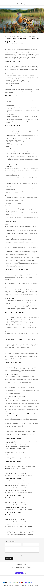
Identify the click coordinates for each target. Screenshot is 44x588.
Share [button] (7, 46)
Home (4, 6)
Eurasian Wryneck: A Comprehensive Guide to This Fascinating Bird (20, 534)
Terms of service (17, 585)
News (7, 6)
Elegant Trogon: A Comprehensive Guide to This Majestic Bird (19, 532)
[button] (2, 4)
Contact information (30, 585)
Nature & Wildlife (14, 36)
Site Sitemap (36, 585)
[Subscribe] (30, 570)
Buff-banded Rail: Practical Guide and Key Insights (19, 6)
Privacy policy (11, 585)
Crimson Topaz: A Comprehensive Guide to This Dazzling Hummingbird (21, 531)
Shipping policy (23, 585)
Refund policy (6, 585)
